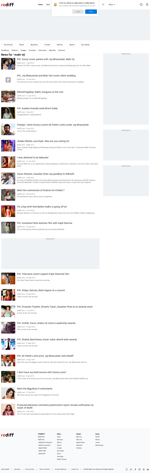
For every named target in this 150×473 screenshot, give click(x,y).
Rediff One (41, 439)
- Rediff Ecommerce (44, 445)
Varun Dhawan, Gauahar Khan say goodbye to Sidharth (45, 174)
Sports (72, 45)
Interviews (42, 50)
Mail (48, 5)
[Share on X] (131, 469)
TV (103, 5)
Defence (15, 50)
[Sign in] (147, 4)
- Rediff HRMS (42, 448)
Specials (52, 50)
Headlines (5, 50)
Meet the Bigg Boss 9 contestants (34, 388)
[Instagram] (139, 469)
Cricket (47, 45)
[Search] (141, 4)
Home (40, 5)
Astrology (60, 456)
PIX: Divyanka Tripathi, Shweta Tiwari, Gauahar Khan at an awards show (55, 306)
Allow (91, 12)
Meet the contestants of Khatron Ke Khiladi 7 (40, 190)
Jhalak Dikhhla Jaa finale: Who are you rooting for (43, 141)
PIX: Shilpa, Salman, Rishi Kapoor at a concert (41, 290)
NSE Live (79, 439)
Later (78, 12)
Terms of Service (44, 469)
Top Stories (8, 45)
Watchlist (79, 445)
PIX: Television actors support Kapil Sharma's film (43, 274)
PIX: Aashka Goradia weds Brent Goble (37, 108)
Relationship (99, 445)
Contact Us (75, 469)
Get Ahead (60, 451)
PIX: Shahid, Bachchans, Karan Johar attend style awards (47, 339)
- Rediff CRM (42, 451)
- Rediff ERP (41, 454)
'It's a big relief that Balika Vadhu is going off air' (42, 206)
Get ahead (85, 45)
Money (97, 439)
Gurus (59, 454)
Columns (32, 50)
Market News (80, 442)
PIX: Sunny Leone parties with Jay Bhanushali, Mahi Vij (45, 59)
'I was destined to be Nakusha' (33, 157)
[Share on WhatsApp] (127, 469)
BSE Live (79, 437)
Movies (60, 45)
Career (97, 442)
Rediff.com (92, 469)
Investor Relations (60, 469)
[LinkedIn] (148, 469)
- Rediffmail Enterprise (45, 442)
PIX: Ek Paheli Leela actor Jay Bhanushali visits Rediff (45, 356)
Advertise (17, 469)
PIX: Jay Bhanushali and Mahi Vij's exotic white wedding (46, 75)
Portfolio (79, 448)
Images (23, 50)
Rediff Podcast (61, 459)
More (111, 5)
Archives (61, 50)
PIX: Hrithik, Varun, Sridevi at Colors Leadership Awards (46, 323)
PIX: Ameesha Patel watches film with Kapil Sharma (44, 223)
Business (34, 45)
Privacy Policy (29, 469)
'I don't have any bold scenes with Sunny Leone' (41, 372)
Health (97, 437)
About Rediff (5, 469)
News (21, 45)
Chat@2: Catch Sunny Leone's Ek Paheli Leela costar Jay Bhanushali (53, 124)
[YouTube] (144, 469)
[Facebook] (135, 469)
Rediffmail (41, 437)
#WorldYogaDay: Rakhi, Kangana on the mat (40, 92)
